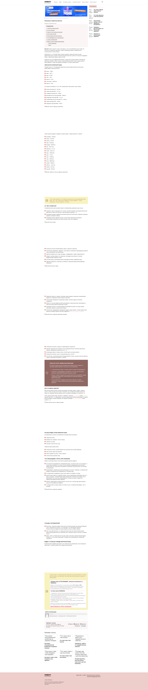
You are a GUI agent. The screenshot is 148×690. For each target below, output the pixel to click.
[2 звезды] (53, 625)
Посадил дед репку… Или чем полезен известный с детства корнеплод (80, 661)
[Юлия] (47, 615)
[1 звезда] (48, 625)
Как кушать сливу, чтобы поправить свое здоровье (51, 659)
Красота (55, 2)
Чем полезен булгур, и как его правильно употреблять (98, 22)
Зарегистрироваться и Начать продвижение (60, 606)
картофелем (76, 395)
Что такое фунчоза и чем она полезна (98, 15)
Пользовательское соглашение (93, 675)
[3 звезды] (57, 625)
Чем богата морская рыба (52, 28)
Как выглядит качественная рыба (54, 36)
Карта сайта (79, 675)
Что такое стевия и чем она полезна (66, 656)
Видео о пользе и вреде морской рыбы (55, 41)
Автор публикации (52, 43)
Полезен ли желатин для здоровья (97, 35)
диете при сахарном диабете (76, 311)
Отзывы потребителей (51, 39)
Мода (60, 2)
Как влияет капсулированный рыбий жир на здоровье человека (51, 646)
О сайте (84, 675)
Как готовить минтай (51, 34)
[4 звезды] (62, 625)
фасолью (85, 395)
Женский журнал (48, 2)
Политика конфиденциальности (94, 676)
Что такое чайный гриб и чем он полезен (98, 11)
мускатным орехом (77, 398)
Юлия (49, 45)
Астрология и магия (76, 2)
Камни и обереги (85, 2)
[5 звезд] (48, 627)
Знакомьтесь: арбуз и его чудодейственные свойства (80, 645)
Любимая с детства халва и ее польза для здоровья (98, 29)
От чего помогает (50, 30)
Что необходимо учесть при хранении (54, 37)
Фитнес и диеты (93, 2)
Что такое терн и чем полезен (65, 641)
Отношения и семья (67, 2)
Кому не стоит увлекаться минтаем (54, 32)
